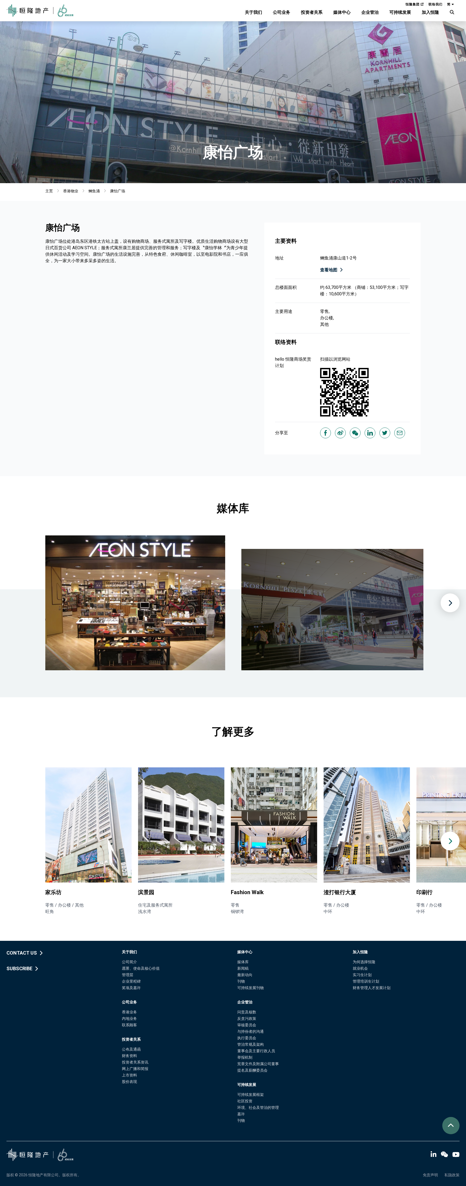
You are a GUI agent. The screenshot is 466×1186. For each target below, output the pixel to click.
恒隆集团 (413, 4)
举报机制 (244, 1057)
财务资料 (129, 1056)
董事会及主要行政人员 (256, 1051)
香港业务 (129, 1012)
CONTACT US (21, 953)
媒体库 (243, 962)
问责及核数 (246, 1012)
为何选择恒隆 (364, 962)
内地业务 (129, 1018)
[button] (450, 841)
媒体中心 (342, 12)
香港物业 (70, 191)
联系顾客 (129, 1025)
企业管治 (370, 12)
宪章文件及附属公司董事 (258, 1064)
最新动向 (244, 975)
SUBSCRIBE (19, 968)
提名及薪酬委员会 (252, 1070)
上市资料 (129, 1075)
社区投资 (244, 1101)
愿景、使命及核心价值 (141, 968)
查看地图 (328, 269)
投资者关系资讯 (135, 1062)
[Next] (450, 602)
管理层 (127, 975)
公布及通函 (131, 1049)
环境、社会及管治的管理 (258, 1107)
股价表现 (129, 1081)
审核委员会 (246, 1025)
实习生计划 (362, 975)
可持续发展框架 (250, 1094)
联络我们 (436, 4)
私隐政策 (452, 1175)
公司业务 (281, 12)
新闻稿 (243, 968)
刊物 (241, 981)
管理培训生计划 (366, 981)
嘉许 (241, 1114)
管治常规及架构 (250, 1044)
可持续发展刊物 (250, 988)
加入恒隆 (430, 12)
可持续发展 (400, 12)
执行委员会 (246, 1038)
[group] (88, 841)
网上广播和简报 (135, 1069)
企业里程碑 (131, 981)
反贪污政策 (246, 1018)
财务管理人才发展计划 (371, 988)
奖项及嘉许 (131, 988)
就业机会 (360, 968)
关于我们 (253, 12)
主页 (49, 191)
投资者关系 (312, 12)
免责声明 (430, 1175)
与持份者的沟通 (250, 1031)
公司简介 (129, 962)
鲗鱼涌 (94, 191)
